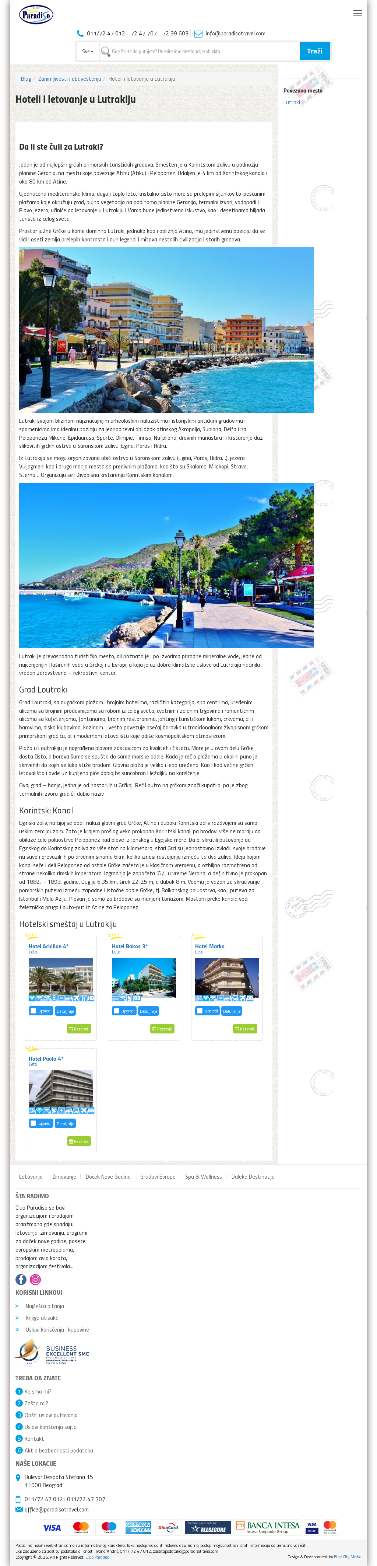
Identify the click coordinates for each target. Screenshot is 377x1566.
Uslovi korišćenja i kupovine (56, 1329)
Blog (26, 78)
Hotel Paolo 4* (46, 1060)
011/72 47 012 (44, 1499)
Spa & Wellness (203, 1176)
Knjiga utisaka (41, 1318)
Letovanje (31, 1176)
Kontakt (34, 1438)
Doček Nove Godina (108, 1176)
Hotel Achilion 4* (49, 948)
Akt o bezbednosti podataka (59, 1450)
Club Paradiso (97, 1557)
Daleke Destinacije (253, 1176)
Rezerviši (81, 1029)
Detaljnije (65, 1011)
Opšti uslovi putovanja (51, 1415)
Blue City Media (348, 1556)
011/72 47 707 (86, 1499)
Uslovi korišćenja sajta (51, 1427)
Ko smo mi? (38, 1391)
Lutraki (291, 102)
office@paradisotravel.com (57, 1509)
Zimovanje (64, 1176)
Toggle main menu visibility (358, 12)
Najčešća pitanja (44, 1306)
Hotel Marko (210, 948)
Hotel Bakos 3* (130, 948)
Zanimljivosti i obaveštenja (69, 78)
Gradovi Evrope (158, 1176)
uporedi (45, 1011)
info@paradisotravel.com (235, 33)
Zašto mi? (36, 1403)
